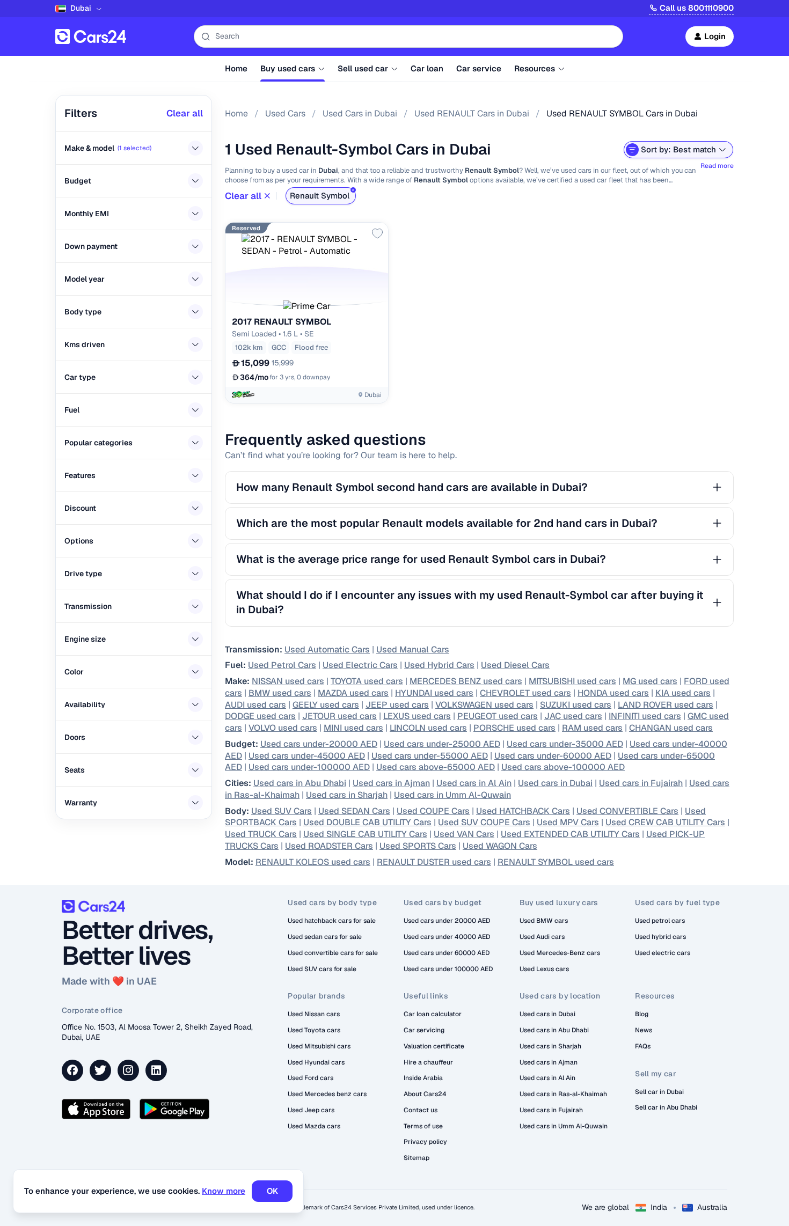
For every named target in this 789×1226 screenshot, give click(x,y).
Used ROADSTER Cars (329, 845)
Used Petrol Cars (282, 665)
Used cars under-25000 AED (442, 744)
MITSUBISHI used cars (572, 681)
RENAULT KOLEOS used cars (312, 862)
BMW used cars (280, 693)
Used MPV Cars (568, 822)
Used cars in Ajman (391, 783)
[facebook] (72, 1070)
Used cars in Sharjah (347, 795)
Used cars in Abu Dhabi (299, 783)
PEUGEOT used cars (497, 716)
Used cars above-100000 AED (563, 767)
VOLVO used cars (283, 727)
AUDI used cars (255, 704)
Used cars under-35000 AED (565, 744)
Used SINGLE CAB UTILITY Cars (365, 834)
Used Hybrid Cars (439, 665)
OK (272, 1191)
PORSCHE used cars (514, 727)
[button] (307, 306)
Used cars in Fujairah (641, 783)
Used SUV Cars (281, 811)
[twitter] (100, 1070)
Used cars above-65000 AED (435, 767)
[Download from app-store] (96, 1109)
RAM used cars (592, 727)
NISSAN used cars (288, 681)
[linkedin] (156, 1070)
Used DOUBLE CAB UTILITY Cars (367, 822)
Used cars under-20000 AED (318, 744)
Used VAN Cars (464, 834)
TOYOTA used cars (367, 681)
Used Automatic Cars (327, 649)
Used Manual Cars (412, 649)
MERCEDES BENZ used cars (466, 681)
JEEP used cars (397, 704)
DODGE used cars (260, 716)
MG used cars (650, 681)
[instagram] (128, 1070)
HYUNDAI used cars (434, 693)
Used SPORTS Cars (417, 845)
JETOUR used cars (339, 716)
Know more (223, 1191)
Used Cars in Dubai (360, 113)
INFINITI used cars (645, 716)
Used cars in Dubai (555, 783)
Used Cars (285, 113)
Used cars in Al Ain (474, 783)
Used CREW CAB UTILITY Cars (665, 822)
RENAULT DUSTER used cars (434, 862)
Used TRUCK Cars (261, 834)
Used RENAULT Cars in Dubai (471, 113)
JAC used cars (573, 716)
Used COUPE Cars (433, 811)
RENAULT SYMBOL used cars (556, 862)
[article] (307, 312)
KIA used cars (683, 693)
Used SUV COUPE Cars (484, 822)
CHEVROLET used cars (525, 693)
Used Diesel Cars (515, 665)
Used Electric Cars (360, 665)
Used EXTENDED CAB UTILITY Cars (570, 834)
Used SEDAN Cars (354, 811)
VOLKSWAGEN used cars (484, 704)
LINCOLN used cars (428, 727)
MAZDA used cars (353, 693)
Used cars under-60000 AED (552, 755)
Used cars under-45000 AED (307, 755)
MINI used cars (353, 727)
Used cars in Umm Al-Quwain (452, 795)
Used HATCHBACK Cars (523, 811)
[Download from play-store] (174, 1109)
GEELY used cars (326, 704)
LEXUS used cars (417, 716)
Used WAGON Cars (500, 845)
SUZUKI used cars (575, 704)
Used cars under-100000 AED (309, 767)
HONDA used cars (613, 693)
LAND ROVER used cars (665, 704)
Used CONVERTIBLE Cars (627, 811)
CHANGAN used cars (671, 727)
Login (715, 36)
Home (236, 113)
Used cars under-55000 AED (429, 755)
